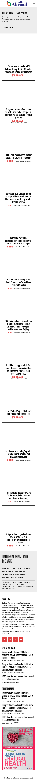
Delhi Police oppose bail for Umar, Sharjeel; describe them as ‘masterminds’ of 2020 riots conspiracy (18, 369)
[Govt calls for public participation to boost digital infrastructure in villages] (18, 224)
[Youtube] (21, 639)
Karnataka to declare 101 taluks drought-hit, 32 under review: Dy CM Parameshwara (18, 69)
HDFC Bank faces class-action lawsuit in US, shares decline (18, 156)
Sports (10, 205)
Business (10, 161)
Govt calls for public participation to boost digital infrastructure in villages (18, 241)
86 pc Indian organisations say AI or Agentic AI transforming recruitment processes (18, 538)
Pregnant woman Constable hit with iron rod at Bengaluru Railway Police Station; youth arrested (18, 113)
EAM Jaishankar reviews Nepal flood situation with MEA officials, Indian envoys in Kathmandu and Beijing (18, 325)
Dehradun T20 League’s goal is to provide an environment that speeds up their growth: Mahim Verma (18, 197)
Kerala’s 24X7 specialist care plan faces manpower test (18, 412)
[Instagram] (10, 639)
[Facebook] (4, 639)
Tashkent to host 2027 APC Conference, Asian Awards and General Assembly (18, 495)
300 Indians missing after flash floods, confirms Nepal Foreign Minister (18, 282)
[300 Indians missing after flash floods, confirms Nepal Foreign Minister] (18, 266)
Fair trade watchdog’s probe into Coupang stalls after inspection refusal (18, 454)
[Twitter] (15, 639)
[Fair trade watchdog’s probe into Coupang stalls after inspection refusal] (18, 438)
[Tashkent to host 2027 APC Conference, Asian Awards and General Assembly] (18, 479)
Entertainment (18, 75)
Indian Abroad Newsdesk (18, 77)
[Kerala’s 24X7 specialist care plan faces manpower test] (18, 397)
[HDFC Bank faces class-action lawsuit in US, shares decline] (18, 141)
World (10, 288)
